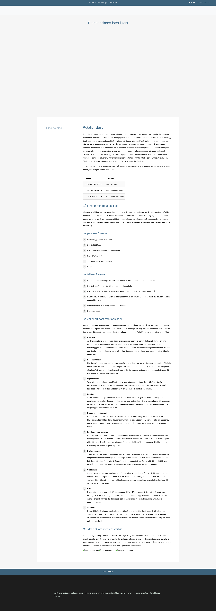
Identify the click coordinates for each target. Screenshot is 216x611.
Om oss (57, 596)
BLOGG (207, 3)
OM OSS (192, 3)
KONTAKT (200, 3)
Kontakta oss (155, 593)
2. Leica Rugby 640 (93, 190)
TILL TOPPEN (108, 572)
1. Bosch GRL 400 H (93, 184)
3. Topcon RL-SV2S (93, 196)
